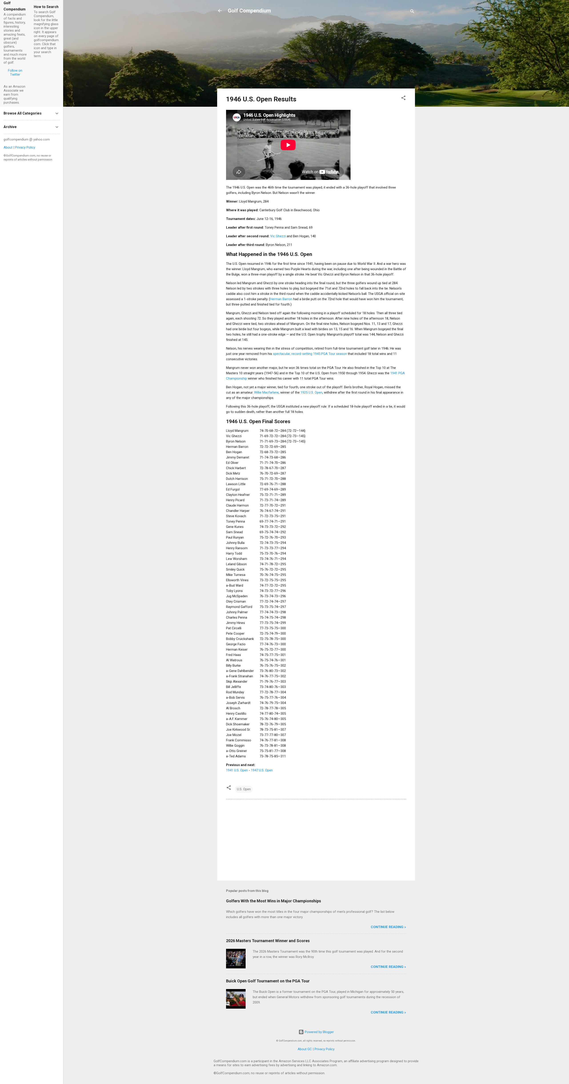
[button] (403, 98)
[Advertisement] (316, 54)
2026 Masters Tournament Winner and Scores (268, 940)
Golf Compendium (249, 11)
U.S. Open (244, 789)
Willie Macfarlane (266, 392)
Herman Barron (281, 299)
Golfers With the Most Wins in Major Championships (273, 901)
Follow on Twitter (15, 72)
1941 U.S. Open (237, 770)
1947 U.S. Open (262, 770)
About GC (305, 1049)
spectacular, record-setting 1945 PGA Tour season (310, 354)
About (8, 147)
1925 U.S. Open (311, 392)
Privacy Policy (325, 1049)
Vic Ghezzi (278, 236)
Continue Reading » (388, 927)
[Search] (412, 12)
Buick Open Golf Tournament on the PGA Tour (268, 981)
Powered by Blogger (319, 1032)
